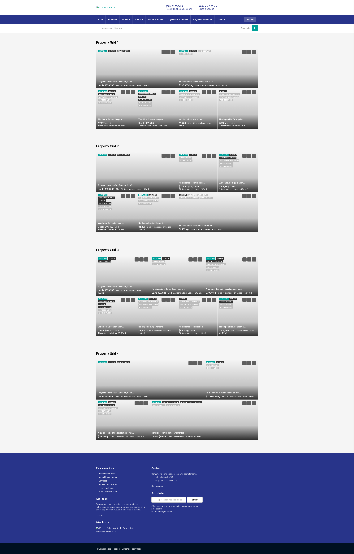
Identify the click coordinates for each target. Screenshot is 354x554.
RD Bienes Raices (186, 54)
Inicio (100, 19)
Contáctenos (157, 486)
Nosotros (139, 19)
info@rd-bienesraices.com (166, 480)
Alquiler (112, 91)
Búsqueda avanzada (108, 492)
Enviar (195, 500)
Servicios (126, 19)
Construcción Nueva (106, 94)
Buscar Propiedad (156, 19)
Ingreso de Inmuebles (178, 19)
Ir (255, 28)
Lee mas (100, 515)
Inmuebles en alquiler (108, 477)
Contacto (221, 19)
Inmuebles (112, 19)
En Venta (112, 51)
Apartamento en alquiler (108, 97)
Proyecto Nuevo (123, 51)
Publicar (250, 20)
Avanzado (245, 28)
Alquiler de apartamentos (189, 94)
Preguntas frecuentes (202, 19)
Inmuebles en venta (107, 474)
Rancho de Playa (204, 51)
